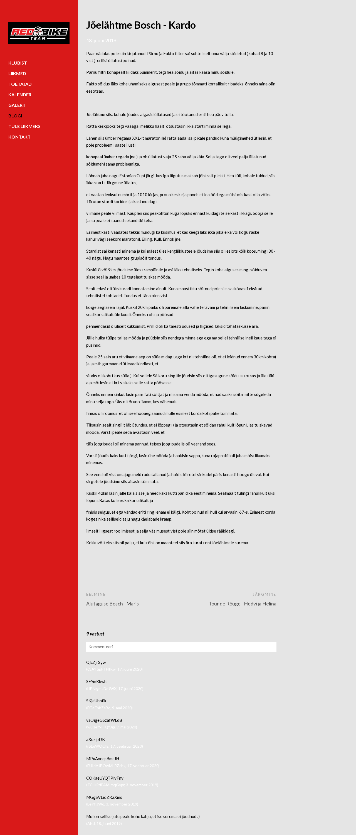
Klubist (17, 62)
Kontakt (19, 136)
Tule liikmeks (24, 126)
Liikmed (17, 73)
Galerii (16, 105)
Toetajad (20, 84)
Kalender (19, 94)
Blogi (15, 115)
